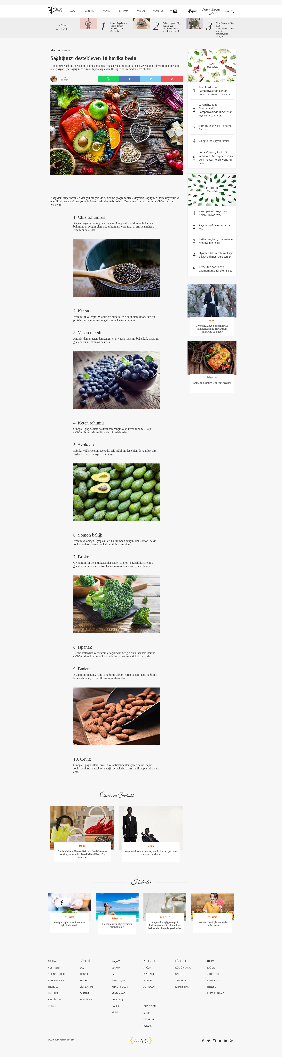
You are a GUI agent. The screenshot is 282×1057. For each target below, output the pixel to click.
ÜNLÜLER (53, 993)
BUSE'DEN (149, 1006)
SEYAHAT (116, 967)
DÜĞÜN (52, 1005)
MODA (73, 11)
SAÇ (82, 967)
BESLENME (67, 50)
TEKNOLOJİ (118, 999)
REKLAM (147, 1025)
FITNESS (147, 980)
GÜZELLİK (89, 11)
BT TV (210, 961)
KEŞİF (115, 1012)
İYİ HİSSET (123, 11)
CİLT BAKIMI (86, 986)
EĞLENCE (141, 11)
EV (113, 974)
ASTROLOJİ (149, 986)
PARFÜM (84, 993)
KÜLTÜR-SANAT (215, 993)
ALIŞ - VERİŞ (54, 967)
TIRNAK (84, 974)
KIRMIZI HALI (182, 986)
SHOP (146, 1012)
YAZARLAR (158, 11)
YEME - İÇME (118, 980)
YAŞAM (106, 11)
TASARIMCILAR (56, 980)
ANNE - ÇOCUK (120, 986)
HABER (115, 1005)
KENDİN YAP (54, 999)
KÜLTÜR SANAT (183, 967)
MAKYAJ (84, 980)
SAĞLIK (147, 967)
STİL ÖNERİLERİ (56, 974)
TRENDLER (53, 986)
